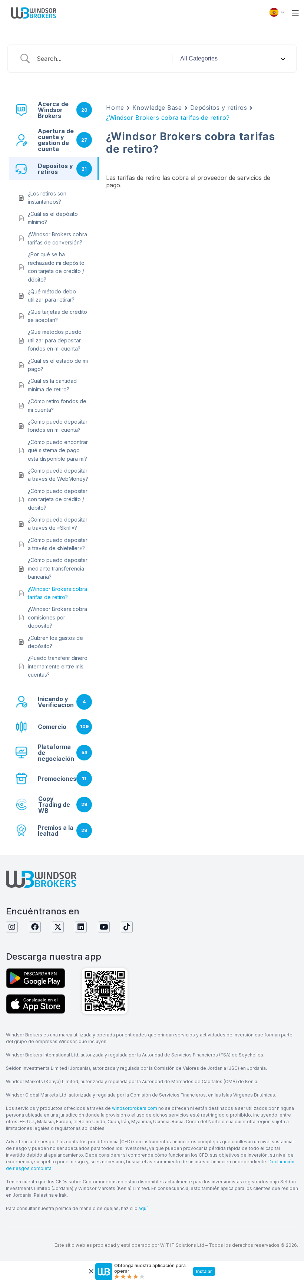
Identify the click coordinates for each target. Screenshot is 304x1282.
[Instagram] (12, 927)
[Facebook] (35, 927)
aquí (143, 1208)
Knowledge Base (157, 107)
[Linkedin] (81, 927)
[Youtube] (104, 927)
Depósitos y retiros (218, 107)
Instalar (204, 1271)
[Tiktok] (127, 927)
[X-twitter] (58, 927)
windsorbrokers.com (134, 1108)
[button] (295, 13)
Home (115, 107)
